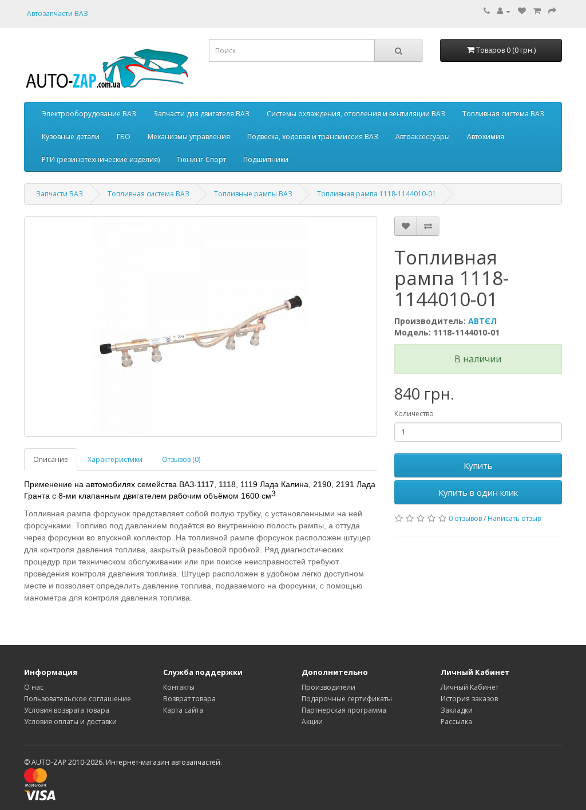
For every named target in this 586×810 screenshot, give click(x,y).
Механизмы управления (189, 136)
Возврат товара (189, 699)
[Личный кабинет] (503, 11)
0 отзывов (465, 518)
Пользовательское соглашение (77, 699)
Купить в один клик (478, 492)
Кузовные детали (71, 136)
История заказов (469, 699)
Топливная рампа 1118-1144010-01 (376, 194)
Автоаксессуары (422, 136)
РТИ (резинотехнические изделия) (101, 159)
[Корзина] (537, 11)
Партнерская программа (344, 710)
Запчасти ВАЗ (59, 194)
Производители (328, 687)
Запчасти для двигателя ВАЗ (201, 113)
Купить (478, 465)
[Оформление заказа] (552, 11)
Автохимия (485, 136)
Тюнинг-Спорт (201, 159)
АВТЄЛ (482, 320)
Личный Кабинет (469, 687)
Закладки (457, 710)
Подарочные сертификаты (347, 699)
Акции (312, 721)
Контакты (179, 687)
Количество (414, 413)
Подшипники (265, 159)
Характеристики (115, 459)
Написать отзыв (514, 518)
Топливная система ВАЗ (503, 113)
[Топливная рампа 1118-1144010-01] (200, 326)
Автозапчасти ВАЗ (57, 13)
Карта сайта (183, 710)
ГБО (123, 136)
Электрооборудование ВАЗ (89, 113)
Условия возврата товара (66, 710)
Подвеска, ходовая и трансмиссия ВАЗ (312, 136)
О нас (33, 687)
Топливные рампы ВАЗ (253, 194)
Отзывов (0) (181, 459)
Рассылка (456, 721)
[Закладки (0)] (522, 11)
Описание (50, 459)
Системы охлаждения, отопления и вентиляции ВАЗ (356, 113)
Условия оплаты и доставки (70, 721)
